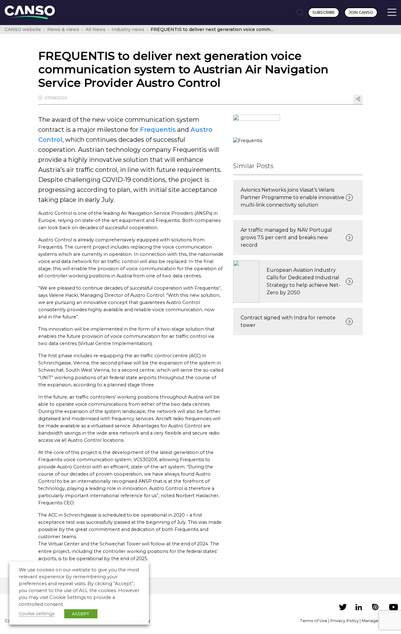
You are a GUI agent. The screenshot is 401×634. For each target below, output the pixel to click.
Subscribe (323, 12)
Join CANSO (361, 12)
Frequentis (158, 129)
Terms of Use (313, 620)
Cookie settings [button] (37, 613)
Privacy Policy (344, 620)
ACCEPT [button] (81, 613)
